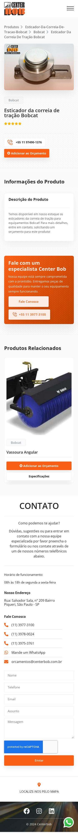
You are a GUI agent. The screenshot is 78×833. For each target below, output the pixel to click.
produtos (11, 27)
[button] (70, 8)
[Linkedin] (51, 811)
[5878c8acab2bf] (39, 67)
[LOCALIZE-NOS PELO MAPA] (39, 785)
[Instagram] (39, 811)
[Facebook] (27, 811)
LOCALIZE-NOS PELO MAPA (39, 791)
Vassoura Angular (22, 452)
